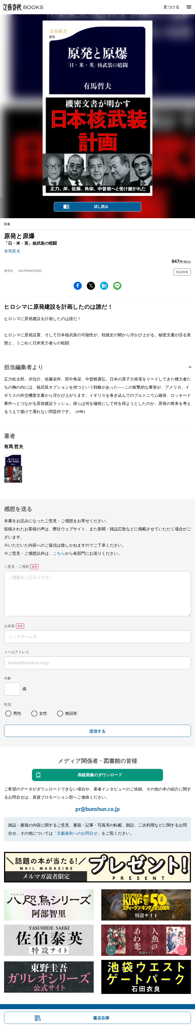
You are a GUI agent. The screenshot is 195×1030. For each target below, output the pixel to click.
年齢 (7, 678)
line (117, 286)
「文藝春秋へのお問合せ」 (77, 833)
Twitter (91, 286)
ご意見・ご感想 (16, 566)
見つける (171, 7)
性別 (7, 704)
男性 (17, 713)
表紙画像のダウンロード (100, 775)
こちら (59, 553)
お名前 (9, 626)
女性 (43, 713)
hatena (104, 286)
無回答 (71, 713)
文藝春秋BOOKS (22, 7)
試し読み (101, 207)
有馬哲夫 (12, 251)
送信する (97, 731)
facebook (78, 286)
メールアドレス (16, 652)
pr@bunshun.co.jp (97, 809)
